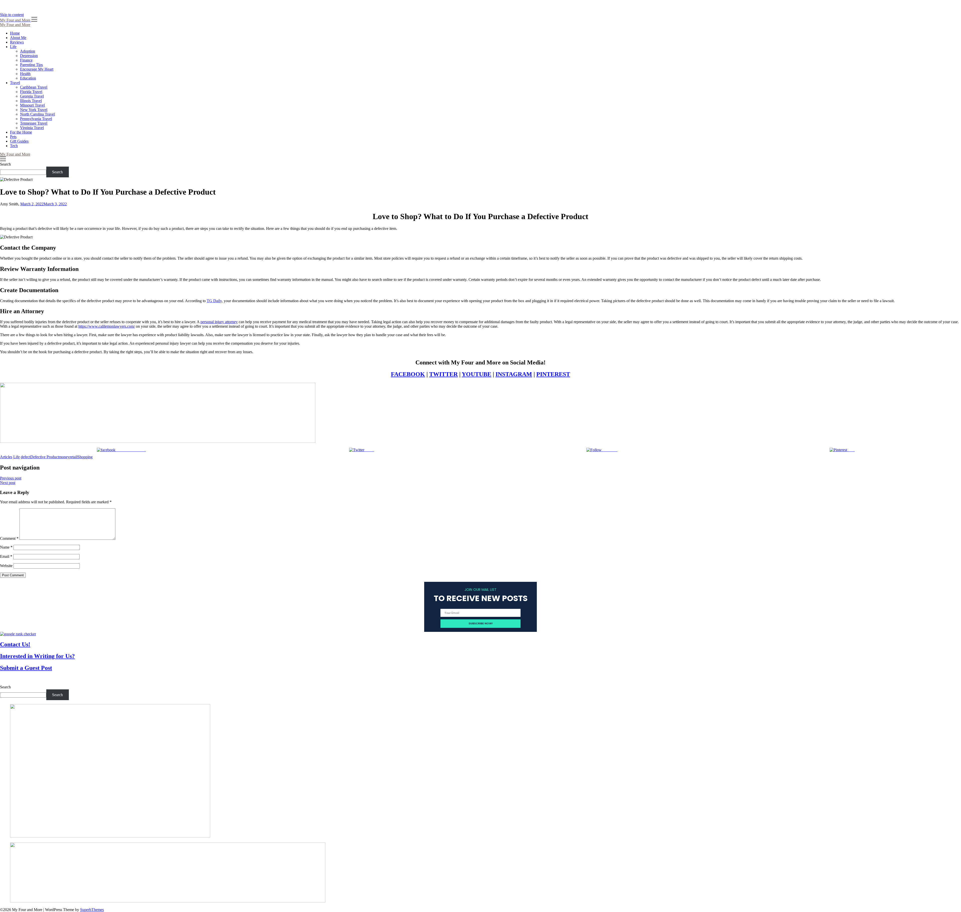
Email (6, 556)
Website (6, 566)
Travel (15, 83)
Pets (13, 137)
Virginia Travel (32, 128)
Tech (14, 146)
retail (73, 457)
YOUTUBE (476, 374)
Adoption (27, 51)
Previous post (10, 478)
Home (15, 33)
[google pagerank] (18, 634)
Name (6, 547)
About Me (18, 38)
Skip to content (12, 15)
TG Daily (214, 301)
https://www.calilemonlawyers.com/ (106, 326)
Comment (9, 538)
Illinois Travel (31, 101)
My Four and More (15, 25)
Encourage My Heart (36, 69)
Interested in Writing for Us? (37, 656)
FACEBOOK (408, 374)
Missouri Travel (32, 105)
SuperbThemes (92, 909)
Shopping (85, 457)
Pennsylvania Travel (36, 119)
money (64, 457)
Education (28, 78)
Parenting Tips (31, 65)
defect (25, 457)
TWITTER (443, 374)
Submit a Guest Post (26, 668)
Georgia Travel (32, 96)
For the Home (21, 132)
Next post (7, 483)
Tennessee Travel (33, 123)
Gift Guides (19, 141)
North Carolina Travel (37, 114)
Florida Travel (31, 92)
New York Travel (33, 110)
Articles (6, 457)
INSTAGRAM (514, 374)
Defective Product (44, 457)
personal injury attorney (219, 322)
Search (5, 164)
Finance (26, 60)
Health (25, 74)
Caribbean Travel (33, 87)
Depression (29, 56)
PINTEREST (553, 374)
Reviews (17, 42)
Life (13, 47)
